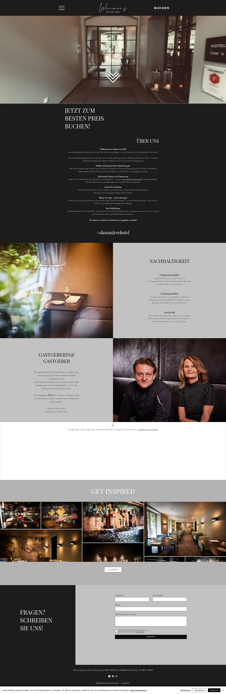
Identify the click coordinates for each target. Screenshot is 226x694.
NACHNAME (157, 595)
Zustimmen (214, 690)
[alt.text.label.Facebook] (113, 676)
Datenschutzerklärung (138, 690)
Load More (113, 569)
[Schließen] (223, 690)
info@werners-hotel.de (128, 670)
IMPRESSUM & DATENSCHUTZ (107, 683)
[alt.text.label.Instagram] (109, 676)
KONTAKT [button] (126, 683)
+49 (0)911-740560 (145, 670)
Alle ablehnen (199, 690)
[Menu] (61, 8)
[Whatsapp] (116, 676)
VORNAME (119, 595)
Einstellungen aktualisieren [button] (148, 429)
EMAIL (117, 605)
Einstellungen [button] (186, 690)
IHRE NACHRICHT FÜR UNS (125, 614)
